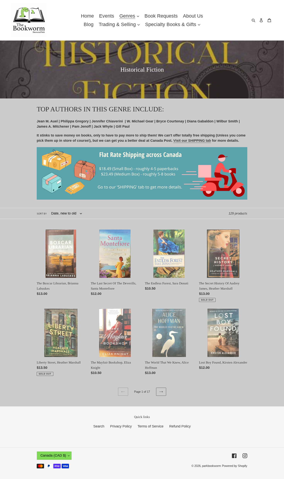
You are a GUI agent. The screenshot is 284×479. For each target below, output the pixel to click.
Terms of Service (150, 426)
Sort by (42, 213)
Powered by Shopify (234, 465)
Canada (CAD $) (53, 455)
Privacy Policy (121, 426)
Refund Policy (180, 426)
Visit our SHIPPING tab (192, 140)
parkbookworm (211, 465)
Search (98, 426)
